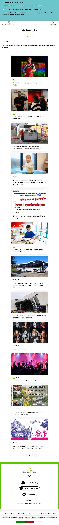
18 (38, 455)
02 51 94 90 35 (31, 482)
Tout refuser (29, 522)
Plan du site (31, 513)
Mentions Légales (50, 513)
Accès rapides (53, 24)
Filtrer (28, 37)
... (35, 455)
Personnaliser (39, 522)
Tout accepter (20, 522)
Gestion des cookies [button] (9, 513)
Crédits (40, 513)
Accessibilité (21, 513)
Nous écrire (31, 494)
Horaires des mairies (31, 488)
